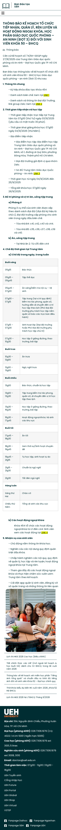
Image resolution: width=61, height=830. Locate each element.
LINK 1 (46, 95)
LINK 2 (39, 104)
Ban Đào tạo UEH (22, 5)
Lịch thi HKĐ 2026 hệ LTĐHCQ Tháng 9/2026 (28, 697)
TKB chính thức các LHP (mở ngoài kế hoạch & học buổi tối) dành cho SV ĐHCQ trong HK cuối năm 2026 (32, 666)
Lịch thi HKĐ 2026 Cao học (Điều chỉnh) (26, 657)
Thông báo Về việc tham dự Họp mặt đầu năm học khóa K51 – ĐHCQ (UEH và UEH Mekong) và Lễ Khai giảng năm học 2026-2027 (32, 647)
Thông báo (12, 50)
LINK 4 (44, 532)
